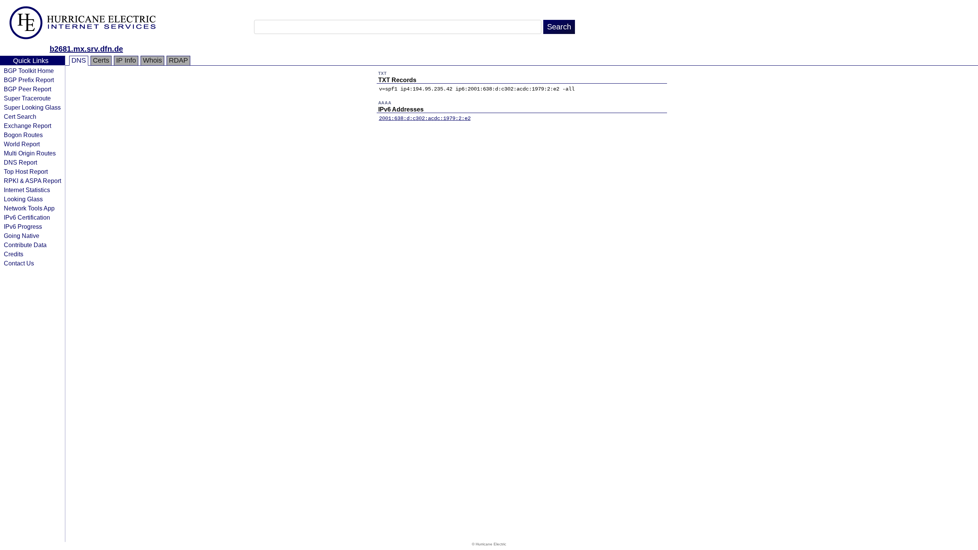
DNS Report (20, 162)
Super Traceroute (27, 98)
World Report (22, 144)
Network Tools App (29, 208)
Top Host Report (26, 171)
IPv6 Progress (23, 226)
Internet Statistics (27, 189)
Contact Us (19, 263)
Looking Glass (23, 199)
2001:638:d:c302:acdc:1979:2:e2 (425, 118)
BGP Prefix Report (29, 79)
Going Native (21, 235)
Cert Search (20, 116)
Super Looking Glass (32, 107)
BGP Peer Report (27, 89)
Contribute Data (25, 244)
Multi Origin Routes (30, 153)
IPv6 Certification (27, 217)
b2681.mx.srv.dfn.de (86, 49)
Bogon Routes (23, 134)
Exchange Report (27, 125)
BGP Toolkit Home (29, 70)
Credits (13, 254)
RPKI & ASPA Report (32, 180)
